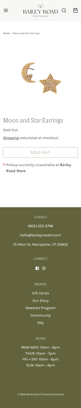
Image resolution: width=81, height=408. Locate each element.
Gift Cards (40, 293)
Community (41, 315)
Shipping (11, 138)
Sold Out (40, 152)
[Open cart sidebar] (75, 10)
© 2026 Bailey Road (28, 394)
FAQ (40, 322)
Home (6, 33)
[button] (40, 79)
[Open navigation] (5, 10)
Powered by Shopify (52, 394)
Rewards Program (41, 308)
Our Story (41, 300)
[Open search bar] (64, 10)
